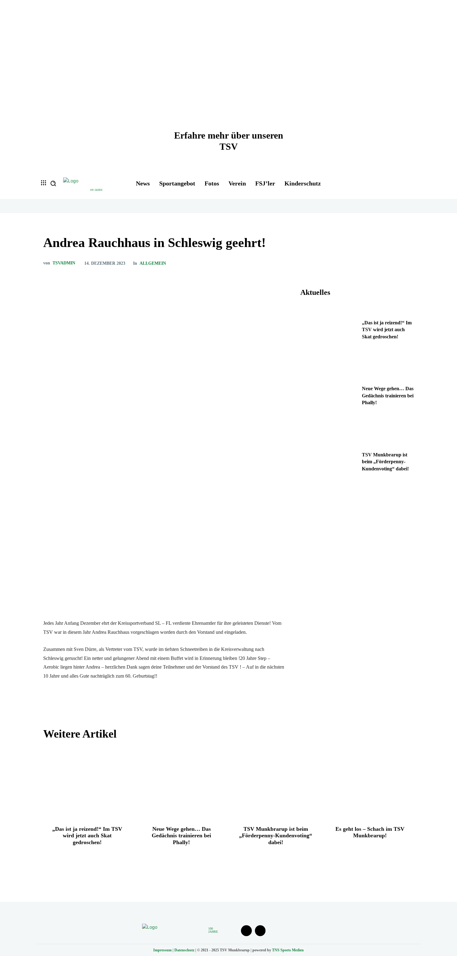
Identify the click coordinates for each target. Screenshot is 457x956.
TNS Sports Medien (288, 950)
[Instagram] (260, 930)
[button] (53, 183)
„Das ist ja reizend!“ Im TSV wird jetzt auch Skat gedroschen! (387, 329)
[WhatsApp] (392, 263)
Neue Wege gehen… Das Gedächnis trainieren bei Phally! (387, 395)
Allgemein (153, 263)
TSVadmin (64, 263)
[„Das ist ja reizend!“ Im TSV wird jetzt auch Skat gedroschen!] (328, 331)
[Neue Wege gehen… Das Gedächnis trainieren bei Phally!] (328, 397)
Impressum (162, 950)
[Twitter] (364, 263)
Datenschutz (184, 950)
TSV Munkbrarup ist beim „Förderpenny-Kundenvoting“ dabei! (385, 461)
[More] (407, 263)
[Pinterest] (378, 263)
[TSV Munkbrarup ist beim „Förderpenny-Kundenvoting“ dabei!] (328, 463)
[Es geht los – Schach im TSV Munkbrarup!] (370, 783)
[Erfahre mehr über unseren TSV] (228, 84)
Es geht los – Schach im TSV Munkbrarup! (369, 832)
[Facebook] (350, 263)
